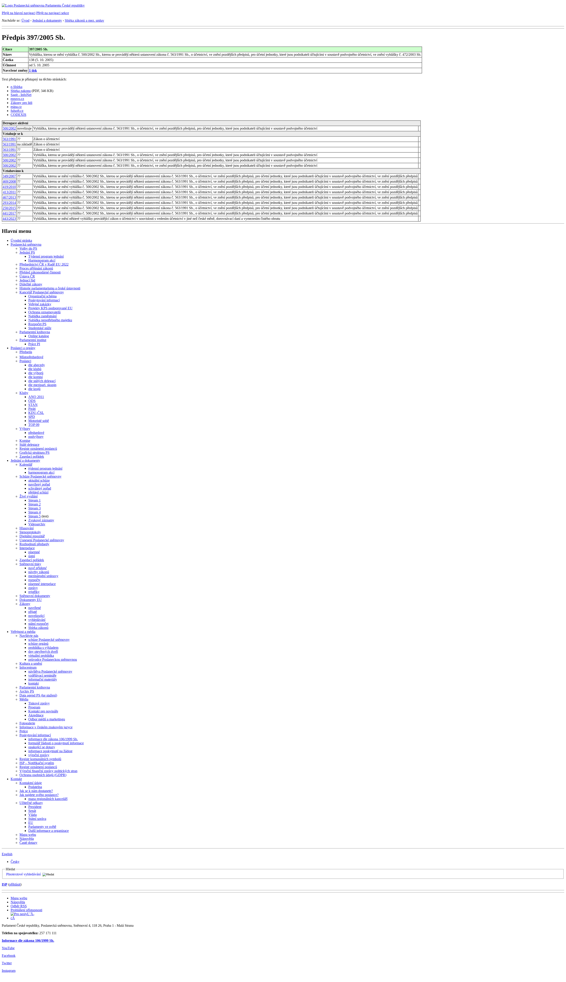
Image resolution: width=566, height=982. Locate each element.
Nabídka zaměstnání (42, 316)
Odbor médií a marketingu (46, 719)
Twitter (7, 963)
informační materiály (42, 679)
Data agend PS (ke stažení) (38, 695)
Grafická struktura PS (34, 452)
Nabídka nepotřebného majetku (50, 320)
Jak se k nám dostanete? (36, 791)
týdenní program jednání (45, 468)
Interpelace (27, 548)
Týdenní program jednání (46, 256)
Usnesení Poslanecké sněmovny (41, 540)
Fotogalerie (27, 723)
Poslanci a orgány (23, 348)
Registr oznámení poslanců (38, 448)
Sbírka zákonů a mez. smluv (84, 20)
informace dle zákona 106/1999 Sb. (53, 739)
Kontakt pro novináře (43, 711)
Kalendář (25, 464)
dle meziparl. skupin (42, 385)
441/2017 (9, 213)
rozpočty (34, 580)
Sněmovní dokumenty (34, 596)
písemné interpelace (42, 584)
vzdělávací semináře (42, 675)
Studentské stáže (39, 328)
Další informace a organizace (48, 831)
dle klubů (34, 369)
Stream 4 (34, 512)
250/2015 (9, 208)
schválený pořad (39, 488)
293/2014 (9, 203)
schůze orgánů (38, 643)
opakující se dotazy (41, 747)
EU (30, 823)
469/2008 (9, 181)
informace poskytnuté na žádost (50, 751)
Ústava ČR (27, 276)
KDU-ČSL (36, 413)
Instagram (8, 970)
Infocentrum (27, 667)
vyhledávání (36, 620)
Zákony (24, 604)
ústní (31, 556)
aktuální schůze (39, 480)
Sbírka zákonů (38, 628)
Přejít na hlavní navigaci (18, 13)
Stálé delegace (29, 444)
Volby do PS (28, 248)
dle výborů (35, 373)
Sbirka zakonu (21, 91)
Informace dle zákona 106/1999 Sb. (28, 940)
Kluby (23, 393)
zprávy (33, 588)
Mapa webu (27, 835)
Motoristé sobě (38, 421)
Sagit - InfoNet (21, 95)
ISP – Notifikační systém (36, 763)
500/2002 (9, 128)
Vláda (32, 815)
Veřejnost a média (23, 632)
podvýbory (36, 436)
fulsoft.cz (17, 111)
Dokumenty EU (30, 600)
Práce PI (34, 344)
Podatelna (35, 787)
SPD (31, 417)
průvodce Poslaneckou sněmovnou (52, 659)
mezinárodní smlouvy (43, 576)
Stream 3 (34, 508)
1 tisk (33, 70)
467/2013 (9, 197)
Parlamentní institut (32, 340)
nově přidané (37, 568)
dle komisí (35, 377)
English (7, 854)
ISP (4, 884)
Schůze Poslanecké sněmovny (40, 476)
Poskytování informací (44, 300)
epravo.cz (17, 99)
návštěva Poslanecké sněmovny (50, 671)
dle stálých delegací (41, 381)
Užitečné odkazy (31, 803)
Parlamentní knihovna (34, 332)
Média (23, 699)
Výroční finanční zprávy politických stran (48, 771)
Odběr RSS (19, 906)
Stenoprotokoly (30, 532)
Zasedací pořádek (31, 456)
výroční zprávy (38, 755)
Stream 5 (34, 516)
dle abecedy (36, 365)
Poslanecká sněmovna (26, 244)
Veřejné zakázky (39, 304)
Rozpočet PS (37, 324)
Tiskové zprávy (39, 703)
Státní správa (37, 819)
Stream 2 (34, 504)
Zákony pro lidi (21, 103)
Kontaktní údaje (30, 783)
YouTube (8, 948)
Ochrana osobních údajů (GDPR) (42, 775)
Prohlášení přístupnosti (26, 910)
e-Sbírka (16, 87)
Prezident (34, 807)
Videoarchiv (36, 524)
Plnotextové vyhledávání (23, 874)
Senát (32, 811)
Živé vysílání (28, 496)
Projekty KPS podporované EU (50, 308)
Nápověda (26, 838)
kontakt (33, 683)
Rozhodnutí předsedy (34, 544)
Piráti (32, 409)
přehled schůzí (38, 492)
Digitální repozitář (32, 536)
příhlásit (14, 884)
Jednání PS (27, 252)
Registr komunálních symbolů (40, 759)
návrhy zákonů (38, 572)
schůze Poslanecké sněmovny (49, 639)
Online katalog (38, 336)
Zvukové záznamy (41, 520)
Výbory (24, 429)
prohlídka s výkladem (43, 647)
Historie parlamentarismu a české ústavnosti (49, 288)
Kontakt (16, 779)
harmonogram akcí (41, 472)
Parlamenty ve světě (42, 827)
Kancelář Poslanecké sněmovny (41, 292)
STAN (33, 405)
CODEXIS (18, 115)
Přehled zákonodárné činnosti (40, 272)
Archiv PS (26, 691)
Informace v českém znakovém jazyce (46, 727)
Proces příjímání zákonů (36, 268)
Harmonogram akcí (41, 260)
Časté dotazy (28, 842)
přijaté (32, 612)
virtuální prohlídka (41, 655)
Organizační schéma (42, 296)
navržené (34, 608)
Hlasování (26, 528)
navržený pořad (39, 484)
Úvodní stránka (21, 240)
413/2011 (9, 192)
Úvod (25, 20)
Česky (15, 861)
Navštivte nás (28, 635)
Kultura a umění (30, 663)
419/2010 (9, 187)
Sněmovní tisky (30, 564)
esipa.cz (16, 107)
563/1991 (9, 139)
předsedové (36, 433)
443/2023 (9, 218)
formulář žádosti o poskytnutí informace (56, 743)
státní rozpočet (38, 624)
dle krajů (34, 389)
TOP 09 (33, 425)
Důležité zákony (30, 284)
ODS (32, 401)
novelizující (36, 616)
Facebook (8, 955)
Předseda (25, 352)
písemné (34, 552)
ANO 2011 (36, 397)
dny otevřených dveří (43, 651)
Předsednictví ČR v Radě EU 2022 (44, 264)
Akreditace (36, 715)
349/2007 (9, 176)
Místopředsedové (31, 357)
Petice (23, 731)
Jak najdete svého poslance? (39, 795)
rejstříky (34, 592)
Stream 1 (34, 500)
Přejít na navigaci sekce (52, 13)
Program (34, 707)
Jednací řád (27, 280)
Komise (24, 440)
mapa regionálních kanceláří (47, 799)
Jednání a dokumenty (47, 20)
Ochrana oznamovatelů (44, 312)
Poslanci (25, 361)
